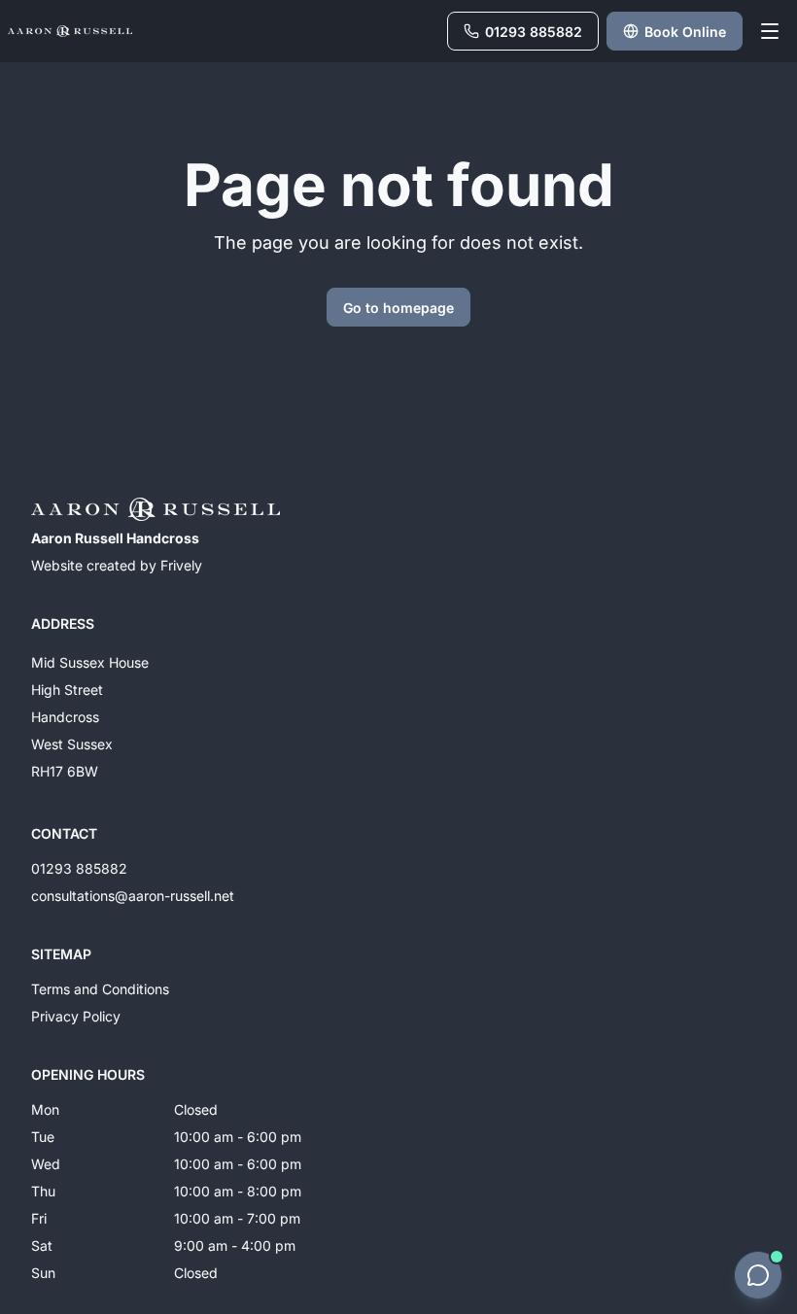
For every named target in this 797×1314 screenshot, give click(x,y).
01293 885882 (79, 868)
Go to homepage (398, 307)
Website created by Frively (116, 565)
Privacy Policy (76, 1016)
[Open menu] (769, 31)
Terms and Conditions (100, 989)
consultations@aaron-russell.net (132, 895)
